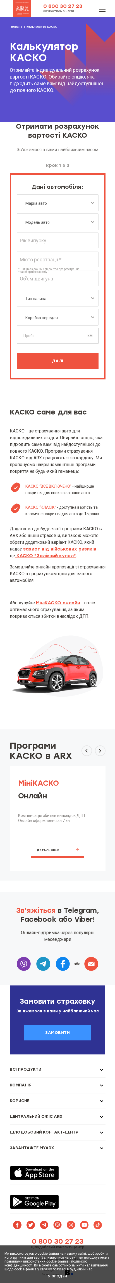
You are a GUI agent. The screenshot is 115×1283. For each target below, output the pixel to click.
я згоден (57, 1276)
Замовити (57, 1032)
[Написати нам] (91, 964)
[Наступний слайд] (100, 750)
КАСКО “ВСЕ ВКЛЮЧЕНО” (48, 486)
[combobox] (58, 202)
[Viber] (24, 964)
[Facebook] (63, 964)
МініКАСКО (38, 783)
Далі (57, 361)
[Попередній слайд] (87, 750)
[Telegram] (43, 964)
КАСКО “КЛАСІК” (40, 507)
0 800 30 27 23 (62, 6)
